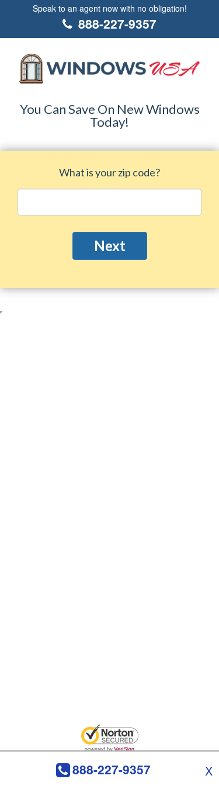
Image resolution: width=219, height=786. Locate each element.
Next (110, 245)
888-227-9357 (111, 769)
